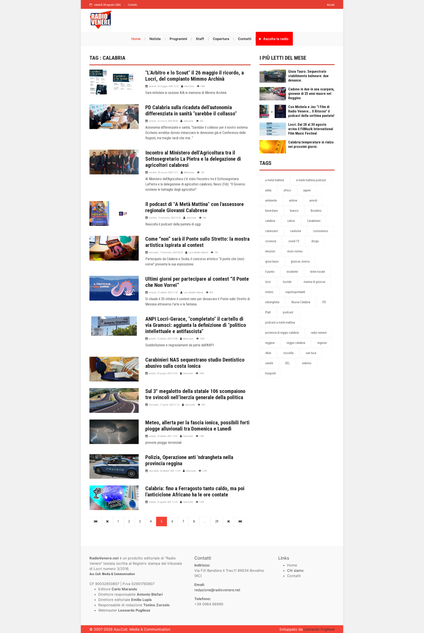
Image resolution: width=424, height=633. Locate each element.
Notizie (155, 39)
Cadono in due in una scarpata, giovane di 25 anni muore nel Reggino (311, 93)
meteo (269, 292)
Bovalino (316, 210)
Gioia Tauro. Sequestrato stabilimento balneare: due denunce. (308, 75)
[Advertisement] (225, 19)
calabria (270, 221)
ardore (293, 200)
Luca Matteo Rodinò (198, 252)
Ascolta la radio (275, 39)
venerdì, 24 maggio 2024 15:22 (163, 86)
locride (287, 282)
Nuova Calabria (301, 302)
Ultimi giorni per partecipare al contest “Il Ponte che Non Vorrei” (197, 282)
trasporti (270, 373)
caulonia (295, 231)
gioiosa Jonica (300, 261)
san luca (311, 353)
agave (307, 190)
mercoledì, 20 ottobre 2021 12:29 (164, 470)
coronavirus (320, 231)
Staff (200, 39)
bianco (294, 210)
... (205, 521)
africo (287, 190)
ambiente (271, 200)
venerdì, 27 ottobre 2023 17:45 (163, 292)
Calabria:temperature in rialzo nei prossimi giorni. (311, 144)
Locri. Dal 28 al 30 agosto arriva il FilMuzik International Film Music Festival (310, 128)
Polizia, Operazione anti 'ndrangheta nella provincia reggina (189, 460)
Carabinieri (313, 221)
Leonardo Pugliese (319, 629)
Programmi (178, 39)
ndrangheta (272, 302)
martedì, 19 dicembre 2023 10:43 (165, 217)
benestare (271, 210)
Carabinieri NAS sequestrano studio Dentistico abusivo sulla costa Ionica (194, 363)
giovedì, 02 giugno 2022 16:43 (163, 373)
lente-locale (317, 271)
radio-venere (319, 332)
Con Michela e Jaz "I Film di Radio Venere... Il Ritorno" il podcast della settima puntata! (311, 111)
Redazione (189, 172)
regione (322, 343)
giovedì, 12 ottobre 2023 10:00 (163, 338)
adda (268, 190)
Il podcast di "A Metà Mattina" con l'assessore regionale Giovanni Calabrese (194, 207)
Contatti (132, 4)
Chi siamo (295, 570)
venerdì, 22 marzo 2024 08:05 (163, 121)
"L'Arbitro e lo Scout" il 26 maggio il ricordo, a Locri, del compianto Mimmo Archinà (194, 76)
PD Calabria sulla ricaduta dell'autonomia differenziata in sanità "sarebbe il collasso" (191, 110)
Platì (268, 312)
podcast (288, 312)
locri (268, 282)
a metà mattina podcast (311, 180)
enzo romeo (295, 251)
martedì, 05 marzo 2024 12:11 (163, 172)
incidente (292, 271)
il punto (269, 271)
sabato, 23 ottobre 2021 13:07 (163, 436)
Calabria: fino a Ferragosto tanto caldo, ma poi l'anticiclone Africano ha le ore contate (194, 491)
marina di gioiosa (314, 282)
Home (136, 39)
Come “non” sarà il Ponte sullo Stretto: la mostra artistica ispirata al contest (197, 242)
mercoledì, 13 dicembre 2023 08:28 (166, 252)
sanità (269, 363)
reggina (269, 343)
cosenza (270, 241)
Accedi (331, 4)
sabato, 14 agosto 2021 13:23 (163, 502)
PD (324, 302)
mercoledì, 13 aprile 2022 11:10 (164, 404)
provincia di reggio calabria (282, 332)
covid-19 (293, 241)
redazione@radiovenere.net (217, 590)
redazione (189, 86)
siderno (306, 363)
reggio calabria (296, 343)
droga (315, 241)
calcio (291, 221)
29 (216, 521)
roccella (288, 353)
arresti (313, 200)
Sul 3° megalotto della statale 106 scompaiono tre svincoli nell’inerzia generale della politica (195, 394)
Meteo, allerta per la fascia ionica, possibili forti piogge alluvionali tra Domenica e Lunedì (197, 425)
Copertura (221, 39)
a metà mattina (274, 180)
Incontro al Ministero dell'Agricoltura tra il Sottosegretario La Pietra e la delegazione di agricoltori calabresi (193, 159)
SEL (287, 363)
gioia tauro (272, 261)
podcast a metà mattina (280, 322)
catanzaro (271, 231)
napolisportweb (295, 292)
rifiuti (268, 353)
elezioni (270, 251)
